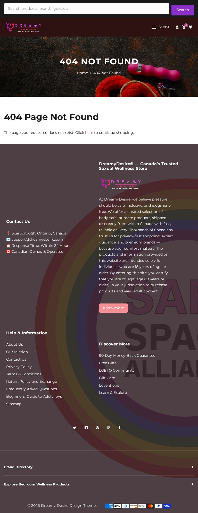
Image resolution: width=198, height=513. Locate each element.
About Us (14, 344)
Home (82, 73)
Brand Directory (18, 467)
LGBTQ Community (117, 370)
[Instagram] (109, 428)
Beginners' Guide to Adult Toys (34, 396)
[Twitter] (75, 428)
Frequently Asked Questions (31, 389)
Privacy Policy (19, 366)
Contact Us (16, 359)
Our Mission (17, 352)
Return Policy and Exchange (31, 381)
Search (183, 9)
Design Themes (83, 505)
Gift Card (107, 378)
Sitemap (13, 404)
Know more (113, 308)
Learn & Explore (113, 392)
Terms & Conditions (23, 374)
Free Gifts (108, 363)
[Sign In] (177, 27)
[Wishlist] (190, 27)
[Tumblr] (120, 428)
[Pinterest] (98, 428)
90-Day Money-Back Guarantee (127, 355)
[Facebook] (87, 428)
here (89, 132)
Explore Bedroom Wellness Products (37, 484)
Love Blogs (109, 385)
